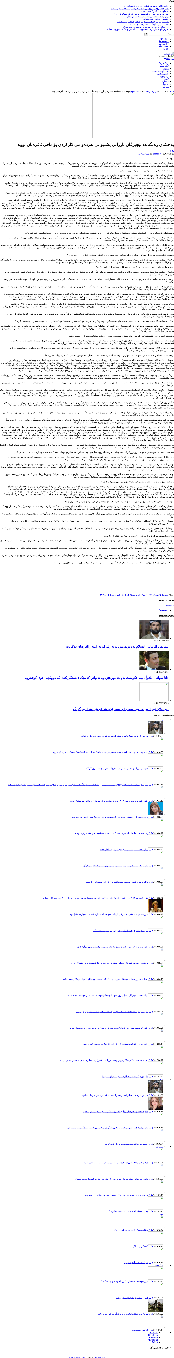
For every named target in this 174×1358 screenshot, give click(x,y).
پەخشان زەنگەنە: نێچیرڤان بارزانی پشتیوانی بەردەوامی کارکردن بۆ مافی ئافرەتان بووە (109, 963)
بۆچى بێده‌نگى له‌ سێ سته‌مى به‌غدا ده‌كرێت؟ (128, 1211)
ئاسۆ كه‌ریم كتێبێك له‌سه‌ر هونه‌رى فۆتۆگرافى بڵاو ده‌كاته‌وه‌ (143, 21)
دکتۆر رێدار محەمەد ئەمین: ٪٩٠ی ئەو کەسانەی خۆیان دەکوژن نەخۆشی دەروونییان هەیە (109, 801)
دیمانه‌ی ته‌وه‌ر (142, 154)
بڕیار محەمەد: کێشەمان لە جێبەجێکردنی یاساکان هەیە (124, 849)
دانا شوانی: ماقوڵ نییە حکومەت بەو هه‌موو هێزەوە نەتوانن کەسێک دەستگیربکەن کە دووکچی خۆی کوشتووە (97, 677)
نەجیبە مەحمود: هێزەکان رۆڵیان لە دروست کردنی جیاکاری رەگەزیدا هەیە (115, 1111)
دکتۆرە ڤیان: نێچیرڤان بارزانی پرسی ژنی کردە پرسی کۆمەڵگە (120, 930)
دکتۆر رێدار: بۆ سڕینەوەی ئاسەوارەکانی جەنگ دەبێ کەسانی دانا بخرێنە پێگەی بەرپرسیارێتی (107, 1128)
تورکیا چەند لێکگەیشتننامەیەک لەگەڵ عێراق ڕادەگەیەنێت (122, 1314)
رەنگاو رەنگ (163, 63)
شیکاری (165, 81)
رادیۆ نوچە (164, 76)
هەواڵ (166, 86)
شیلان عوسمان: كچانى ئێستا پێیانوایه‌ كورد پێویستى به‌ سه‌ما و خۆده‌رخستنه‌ (115, 1163)
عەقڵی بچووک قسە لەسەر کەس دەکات (130, 1230)
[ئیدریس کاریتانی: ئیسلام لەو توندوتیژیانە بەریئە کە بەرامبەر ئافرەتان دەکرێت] (154, 638)
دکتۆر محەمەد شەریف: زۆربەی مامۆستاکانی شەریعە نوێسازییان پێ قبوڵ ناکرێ (112, 947)
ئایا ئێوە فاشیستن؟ (140, 1330)
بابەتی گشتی (163, 73)
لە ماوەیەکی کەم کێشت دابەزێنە (154, 11)
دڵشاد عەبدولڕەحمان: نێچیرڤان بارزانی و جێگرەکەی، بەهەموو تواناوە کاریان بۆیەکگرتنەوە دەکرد (105, 979)
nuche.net (157, 154)
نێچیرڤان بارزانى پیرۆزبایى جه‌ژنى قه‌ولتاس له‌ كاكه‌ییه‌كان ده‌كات (140, 8)
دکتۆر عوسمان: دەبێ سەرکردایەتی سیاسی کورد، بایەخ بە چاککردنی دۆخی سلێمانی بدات (109, 1028)
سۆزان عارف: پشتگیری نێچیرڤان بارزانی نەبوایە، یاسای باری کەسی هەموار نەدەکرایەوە (109, 914)
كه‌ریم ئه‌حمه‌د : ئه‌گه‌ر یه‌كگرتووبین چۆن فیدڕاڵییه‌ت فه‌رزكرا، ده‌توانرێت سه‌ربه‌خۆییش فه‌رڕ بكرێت (104, 1060)
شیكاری (159, 1146)
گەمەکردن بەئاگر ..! (139, 1246)
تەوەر (166, 79)
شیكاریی (159, 1265)
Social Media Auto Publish (77, 1357)
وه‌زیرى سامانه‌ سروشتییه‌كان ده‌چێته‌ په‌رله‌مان (148, 16)
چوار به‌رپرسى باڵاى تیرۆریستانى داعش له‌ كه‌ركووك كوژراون (141, 14)
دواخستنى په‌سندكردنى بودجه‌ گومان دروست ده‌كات (145, 27)
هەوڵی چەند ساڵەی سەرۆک (136, 1262)
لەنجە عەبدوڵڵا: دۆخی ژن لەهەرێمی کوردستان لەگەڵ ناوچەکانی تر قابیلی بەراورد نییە (110, 817)
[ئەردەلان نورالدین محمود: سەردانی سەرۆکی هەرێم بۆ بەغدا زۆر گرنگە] (154, 701)
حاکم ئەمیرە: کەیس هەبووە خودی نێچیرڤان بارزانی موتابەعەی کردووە (117, 882)
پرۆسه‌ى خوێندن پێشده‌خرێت (156, 19)
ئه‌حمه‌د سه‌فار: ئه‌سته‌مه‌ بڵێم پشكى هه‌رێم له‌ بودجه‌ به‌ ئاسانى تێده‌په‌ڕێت (116, 1195)
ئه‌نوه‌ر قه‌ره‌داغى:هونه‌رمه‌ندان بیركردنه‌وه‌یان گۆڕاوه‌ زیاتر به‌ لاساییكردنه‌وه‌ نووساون (111, 1179)
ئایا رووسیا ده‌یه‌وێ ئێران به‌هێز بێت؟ (132, 1297)
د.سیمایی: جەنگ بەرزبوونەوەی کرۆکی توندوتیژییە (126, 1144)
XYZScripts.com (100, 1357)
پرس (161, 720)
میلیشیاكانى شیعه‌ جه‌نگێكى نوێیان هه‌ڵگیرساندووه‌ (146, 6)
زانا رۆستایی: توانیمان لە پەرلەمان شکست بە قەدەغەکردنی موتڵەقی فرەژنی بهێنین (111, 833)
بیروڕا (166, 84)
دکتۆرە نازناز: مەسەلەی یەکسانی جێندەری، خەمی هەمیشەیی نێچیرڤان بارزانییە (112, 1011)
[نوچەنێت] (169, 53)
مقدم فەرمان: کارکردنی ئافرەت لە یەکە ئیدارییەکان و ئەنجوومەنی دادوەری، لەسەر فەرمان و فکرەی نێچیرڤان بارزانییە (95, 898)
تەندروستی (164, 66)
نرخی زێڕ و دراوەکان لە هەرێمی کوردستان (149, 24)
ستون (166, 68)
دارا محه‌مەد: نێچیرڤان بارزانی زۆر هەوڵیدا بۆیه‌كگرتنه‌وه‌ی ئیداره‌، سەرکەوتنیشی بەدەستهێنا (108, 995)
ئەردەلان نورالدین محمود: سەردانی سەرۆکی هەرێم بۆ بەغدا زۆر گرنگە (121, 709)
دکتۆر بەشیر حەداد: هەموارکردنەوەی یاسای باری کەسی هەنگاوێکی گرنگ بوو (114, 866)
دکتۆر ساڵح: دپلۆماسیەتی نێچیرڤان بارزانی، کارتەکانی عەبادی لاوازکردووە (115, 1044)
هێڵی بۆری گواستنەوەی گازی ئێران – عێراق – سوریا (125, 1076)
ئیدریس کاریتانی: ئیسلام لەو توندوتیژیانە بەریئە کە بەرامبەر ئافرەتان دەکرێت (117, 646)
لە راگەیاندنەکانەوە (160, 71)
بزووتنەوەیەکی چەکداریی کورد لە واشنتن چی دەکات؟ (124, 1281)
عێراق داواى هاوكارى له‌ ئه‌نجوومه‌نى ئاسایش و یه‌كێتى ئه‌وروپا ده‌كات (138, 29)
